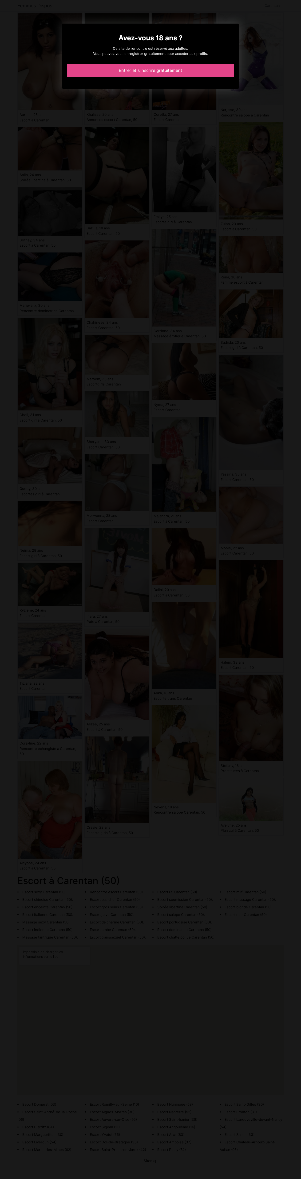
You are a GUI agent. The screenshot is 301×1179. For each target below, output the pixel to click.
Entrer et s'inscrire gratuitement (150, 70)
